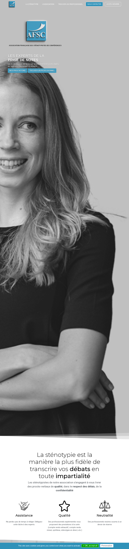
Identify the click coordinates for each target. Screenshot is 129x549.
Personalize (106, 546)
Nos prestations (17, 71)
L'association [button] (48, 4)
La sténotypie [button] (32, 4)
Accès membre (112, 4)
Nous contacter (94, 4)
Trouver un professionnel (70, 4)
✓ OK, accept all (90, 546)
